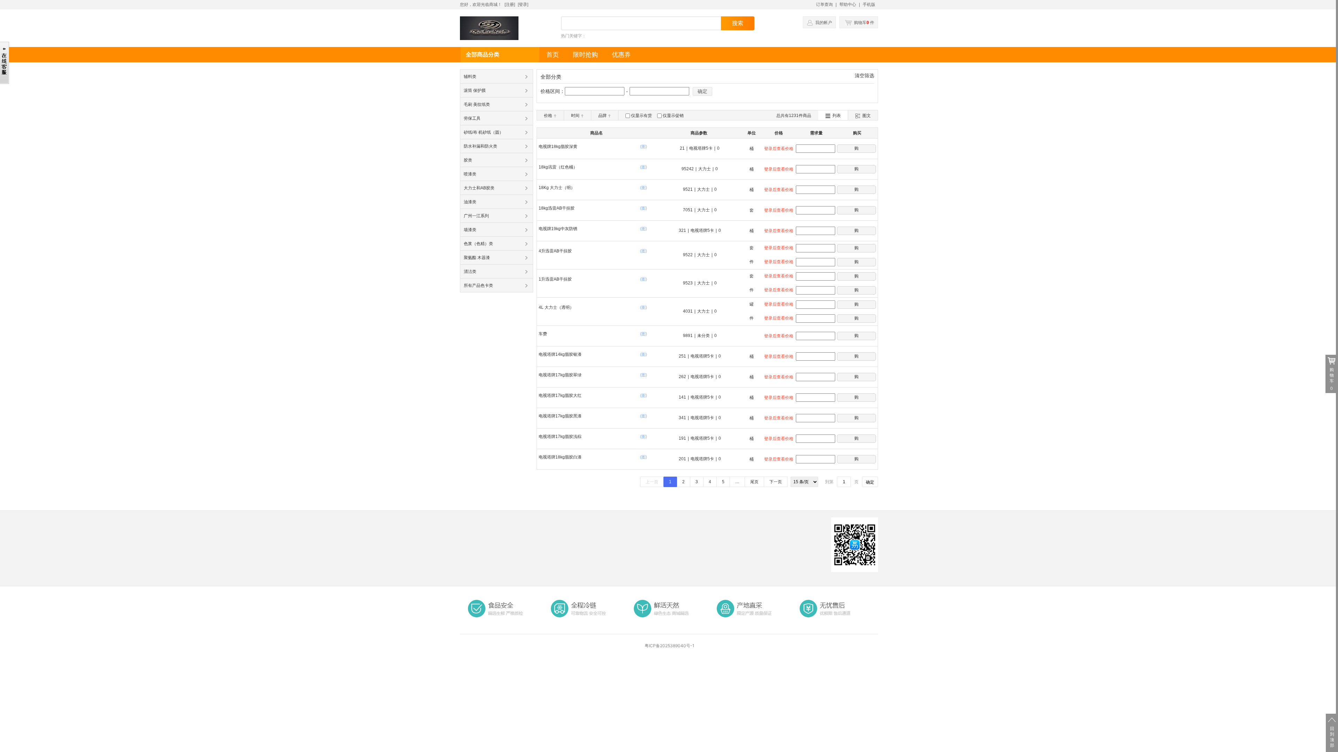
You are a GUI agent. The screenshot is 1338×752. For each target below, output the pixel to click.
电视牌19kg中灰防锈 (558, 228)
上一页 (652, 481)
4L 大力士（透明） (556, 307)
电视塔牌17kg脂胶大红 (560, 395)
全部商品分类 (482, 54)
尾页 (754, 481)
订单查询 (824, 4)
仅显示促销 (673, 115)
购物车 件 (863, 22)
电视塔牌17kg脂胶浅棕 (560, 436)
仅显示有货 (641, 115)
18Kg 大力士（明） (557, 187)
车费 (543, 333)
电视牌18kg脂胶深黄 (558, 146)
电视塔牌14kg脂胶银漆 (560, 354)
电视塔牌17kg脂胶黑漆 (560, 416)
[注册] (510, 4)
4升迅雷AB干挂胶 (555, 251)
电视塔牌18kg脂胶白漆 (560, 457)
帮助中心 (847, 4)
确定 (702, 91)
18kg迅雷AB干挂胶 (557, 208)
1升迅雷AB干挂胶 (555, 279)
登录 (523, 4)
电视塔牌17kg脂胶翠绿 (560, 375)
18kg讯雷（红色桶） (558, 167)
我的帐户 (823, 22)
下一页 (775, 481)
